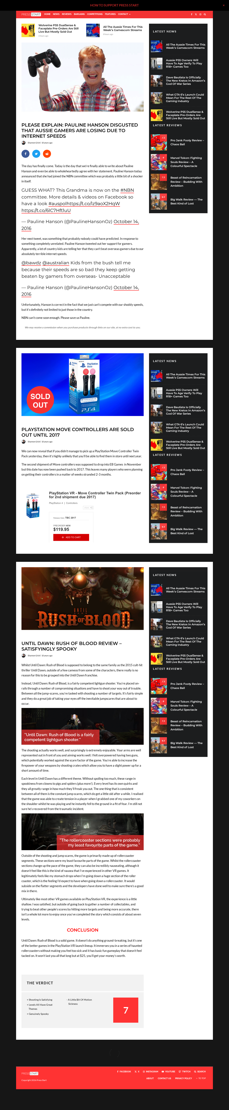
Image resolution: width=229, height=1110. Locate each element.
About (150, 1078)
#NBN (127, 190)
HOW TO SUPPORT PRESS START (114, 5)
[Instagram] (200, 14)
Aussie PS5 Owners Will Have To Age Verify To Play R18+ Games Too (184, 63)
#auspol (57, 203)
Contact (123, 14)
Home (47, 14)
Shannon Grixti (34, 142)
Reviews (66, 14)
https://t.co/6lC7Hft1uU (46, 210)
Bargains (79, 14)
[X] (196, 14)
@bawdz (31, 262)
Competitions (95, 14)
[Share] (25, 154)
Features (110, 14)
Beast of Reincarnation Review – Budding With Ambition (186, 181)
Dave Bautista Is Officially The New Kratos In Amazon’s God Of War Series (185, 81)
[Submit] (47, 154)
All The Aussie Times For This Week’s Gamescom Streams (123, 28)
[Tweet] (36, 154)
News (56, 14)
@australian (55, 262)
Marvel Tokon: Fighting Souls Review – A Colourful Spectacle (186, 162)
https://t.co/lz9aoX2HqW (93, 203)
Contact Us (164, 1078)
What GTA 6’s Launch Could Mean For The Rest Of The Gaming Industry (185, 98)
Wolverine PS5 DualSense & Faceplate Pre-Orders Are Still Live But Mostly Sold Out (58, 28)
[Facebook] (192, 14)
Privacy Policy (183, 1078)
